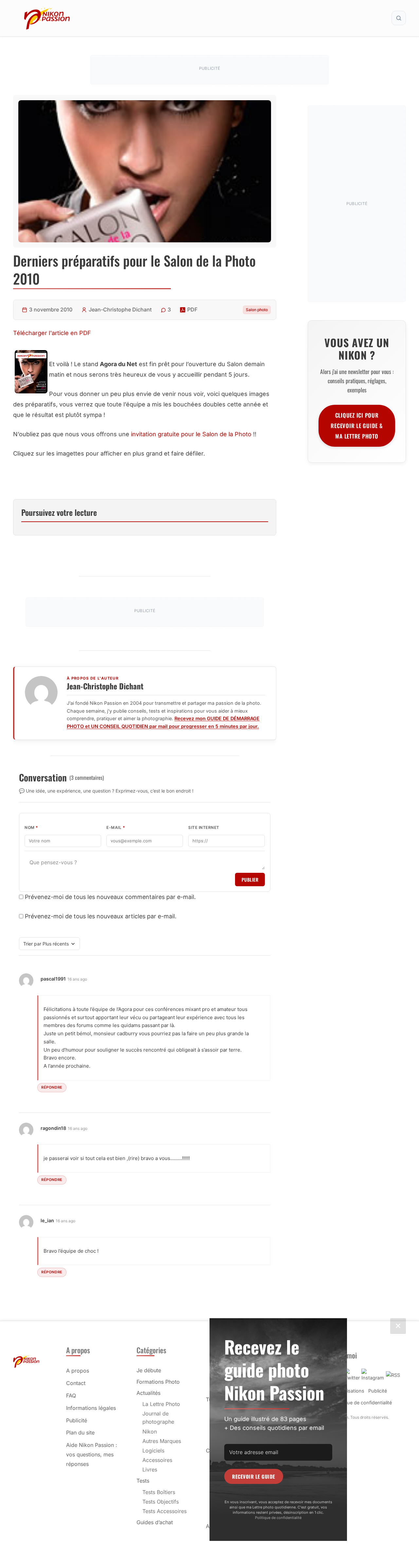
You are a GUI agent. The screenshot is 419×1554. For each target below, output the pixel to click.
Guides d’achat (155, 1522)
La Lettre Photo (161, 1404)
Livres (149, 1469)
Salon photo (257, 309)
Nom (31, 827)
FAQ (71, 1395)
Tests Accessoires (164, 1511)
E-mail (115, 827)
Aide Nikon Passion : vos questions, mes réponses (91, 1454)
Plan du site (80, 1432)
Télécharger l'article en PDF (52, 332)
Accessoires (157, 1460)
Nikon (149, 1431)
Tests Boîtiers (158, 1492)
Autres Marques (161, 1441)
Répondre (51, 1087)
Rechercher (399, 18)
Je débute (149, 1370)
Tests (143, 1480)
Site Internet (203, 827)
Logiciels (153, 1450)
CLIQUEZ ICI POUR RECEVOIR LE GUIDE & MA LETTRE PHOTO (357, 425)
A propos (77, 1370)
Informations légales (91, 1408)
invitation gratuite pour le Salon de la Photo (191, 434)
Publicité (76, 1420)
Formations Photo (158, 1381)
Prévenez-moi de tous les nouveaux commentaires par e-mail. (110, 896)
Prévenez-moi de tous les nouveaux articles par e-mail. (100, 916)
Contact (75, 1383)
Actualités (148, 1393)
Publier (250, 879)
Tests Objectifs (160, 1501)
